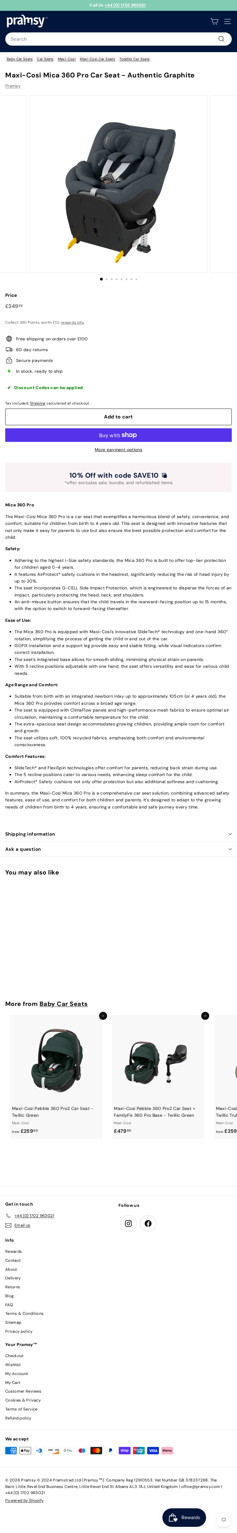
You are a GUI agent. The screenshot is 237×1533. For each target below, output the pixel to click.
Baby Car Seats (20, 59)
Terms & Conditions (24, 1313)
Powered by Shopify (24, 1500)
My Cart (12, 1382)
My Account (16, 1373)
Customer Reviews (23, 1391)
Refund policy (18, 1418)
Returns (12, 1287)
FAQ (9, 1304)
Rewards (13, 1251)
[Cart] (214, 21)
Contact (13, 1260)
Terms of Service (21, 1409)
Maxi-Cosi (67, 59)
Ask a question (23, 849)
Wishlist (13, 1364)
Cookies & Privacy (23, 1400)
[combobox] (118, 39)
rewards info (72, 322)
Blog (9, 1295)
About (11, 1269)
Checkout (14, 1355)
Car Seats (45, 59)
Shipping (38, 403)
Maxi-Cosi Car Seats (97, 59)
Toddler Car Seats (134, 59)
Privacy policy (18, 1331)
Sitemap (13, 1322)
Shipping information (30, 834)
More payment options (118, 449)
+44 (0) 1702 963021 (125, 5)
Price (11, 295)
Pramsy (13, 86)
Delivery (13, 1278)
